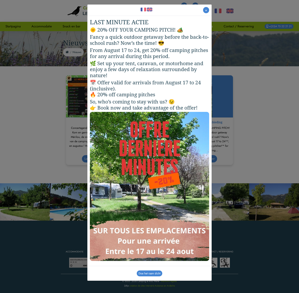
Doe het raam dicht (149, 273)
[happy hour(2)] (149, 186)
